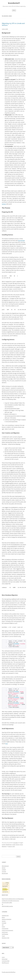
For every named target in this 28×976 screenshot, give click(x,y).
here (6, 743)
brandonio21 (14, 3)
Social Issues (5, 932)
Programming (5, 928)
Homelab (15, 842)
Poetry (3, 926)
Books (3, 917)
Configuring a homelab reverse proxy (10, 900)
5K (2, 904)
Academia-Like (5, 915)
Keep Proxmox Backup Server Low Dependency (13, 898)
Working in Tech (5, 938)
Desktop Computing (6, 919)
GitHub (3, 868)
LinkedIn (4, 869)
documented (21, 240)
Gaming (3, 921)
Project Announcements (7, 930)
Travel (3, 936)
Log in (3, 957)
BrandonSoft (5, 873)
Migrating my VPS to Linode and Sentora (13, 24)
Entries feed (4, 959)
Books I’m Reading (6, 878)
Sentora (4, 204)
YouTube (4, 871)
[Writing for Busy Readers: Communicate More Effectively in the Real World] (5, 893)
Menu (14, 10)
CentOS (3, 844)
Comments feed (5, 961)
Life (3, 925)
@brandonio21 (5, 866)
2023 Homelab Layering (7, 906)
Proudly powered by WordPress (8, 972)
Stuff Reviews (5, 934)
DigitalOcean (9, 844)
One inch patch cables (7, 902)
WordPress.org (5, 962)
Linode (13, 844)
